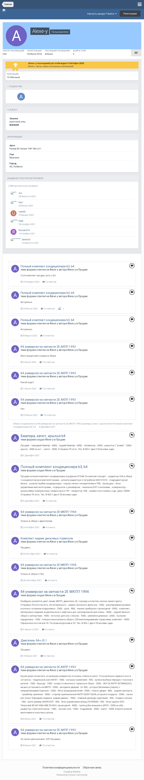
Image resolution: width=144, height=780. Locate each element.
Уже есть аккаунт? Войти (101, 13)
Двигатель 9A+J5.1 (34, 640)
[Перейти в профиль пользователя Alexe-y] (15, 269)
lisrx (21, 202)
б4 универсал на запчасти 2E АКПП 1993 (48, 346)
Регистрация (130, 13)
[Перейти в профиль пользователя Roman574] (14, 232)
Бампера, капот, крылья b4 (96, 423)
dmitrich (26, 239)
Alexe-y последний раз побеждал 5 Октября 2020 (56, 63)
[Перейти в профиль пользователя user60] (14, 213)
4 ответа (50, 527)
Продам (82, 269)
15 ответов (48, 362)
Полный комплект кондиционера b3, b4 (47, 266)
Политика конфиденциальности (61, 767)
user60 (22, 211)
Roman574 (24, 230)
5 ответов (50, 281)
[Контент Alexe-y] (136, 52)
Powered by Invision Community (72, 775)
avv (20, 193)
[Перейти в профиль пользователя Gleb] (14, 221)
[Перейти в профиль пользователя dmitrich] (16, 239)
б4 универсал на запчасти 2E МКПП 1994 (59, 423)
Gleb (21, 221)
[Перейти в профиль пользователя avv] (14, 193)
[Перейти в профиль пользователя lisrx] (14, 202)
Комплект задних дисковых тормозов (47, 538)
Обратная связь (92, 767)
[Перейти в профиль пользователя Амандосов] (21, 97)
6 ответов (52, 554)
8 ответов (48, 656)
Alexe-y (54, 269)
